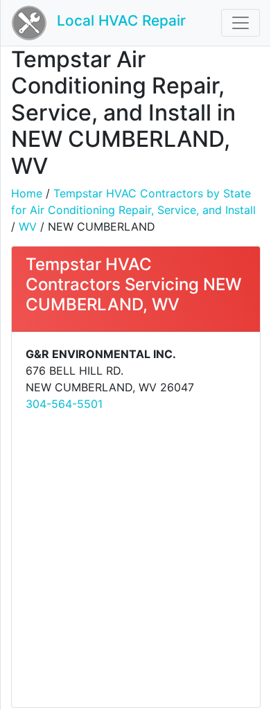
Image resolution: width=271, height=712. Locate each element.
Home (26, 193)
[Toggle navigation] (240, 23)
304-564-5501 (64, 404)
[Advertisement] (135, 558)
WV (28, 226)
